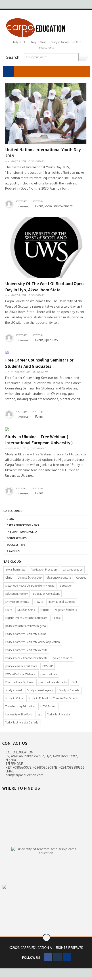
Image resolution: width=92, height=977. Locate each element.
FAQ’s (77, 42)
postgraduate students (52, 682)
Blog (10, 519)
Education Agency (16, 593)
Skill (74, 682)
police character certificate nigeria (25, 626)
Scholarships (17, 538)
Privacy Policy (46, 47)
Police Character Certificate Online (25, 634)
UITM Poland (48, 706)
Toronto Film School (65, 698)
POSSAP (47, 666)
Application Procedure (44, 569)
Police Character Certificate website (26, 650)
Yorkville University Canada (21, 722)
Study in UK (18, 42)
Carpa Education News (23, 525)
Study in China (14, 698)
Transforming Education (20, 706)
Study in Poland (38, 698)
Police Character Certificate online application (32, 642)
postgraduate (48, 674)
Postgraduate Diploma (19, 682)
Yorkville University (58, 714)
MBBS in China (26, 609)
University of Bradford (18, 714)
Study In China (38, 42)
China (8, 577)
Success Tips (16, 545)
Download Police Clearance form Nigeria (29, 585)
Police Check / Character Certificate (26, 658)
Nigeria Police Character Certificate (26, 618)
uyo (40, 714)
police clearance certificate (21, 666)
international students (61, 601)
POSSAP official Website (20, 674)
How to (38, 601)
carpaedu (23, 206)
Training (13, 551)
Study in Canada (60, 42)
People (56, 618)
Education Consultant (46, 593)
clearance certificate (59, 577)
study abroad (13, 690)
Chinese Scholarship (30, 577)
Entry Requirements (17, 601)
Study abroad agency (40, 690)
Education (66, 585)
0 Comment (35, 161)
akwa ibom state (15, 569)
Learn (8, 609)
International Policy (22, 532)
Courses (81, 577)
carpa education (73, 569)
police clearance (62, 658)
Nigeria (44, 609)
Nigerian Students (66, 609)
